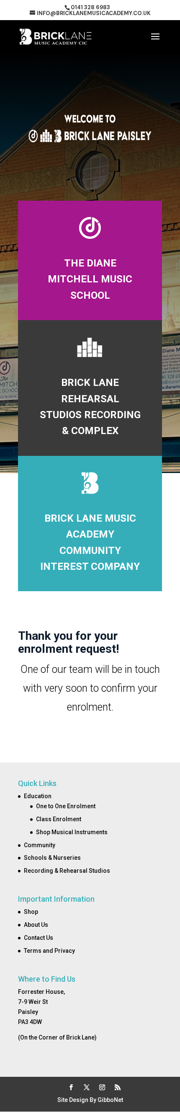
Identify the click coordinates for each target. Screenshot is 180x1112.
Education (37, 796)
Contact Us (38, 937)
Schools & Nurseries (52, 857)
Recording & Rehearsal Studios (67, 870)
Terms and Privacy (49, 950)
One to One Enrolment (65, 806)
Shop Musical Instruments (72, 832)
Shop (31, 911)
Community (39, 845)
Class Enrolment (58, 819)
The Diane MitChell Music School (90, 279)
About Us (36, 924)
